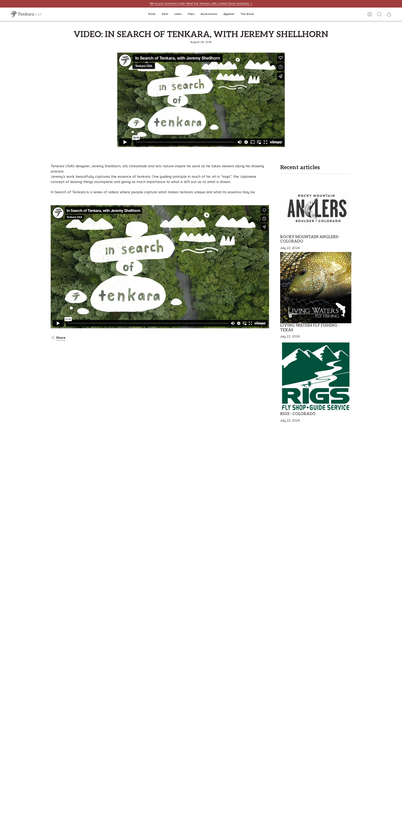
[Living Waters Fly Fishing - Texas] (315, 287)
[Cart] (389, 14)
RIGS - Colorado (298, 414)
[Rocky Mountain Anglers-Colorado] (315, 207)
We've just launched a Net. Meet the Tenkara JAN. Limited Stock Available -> (201, 3)
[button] (151, 14)
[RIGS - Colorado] (315, 376)
